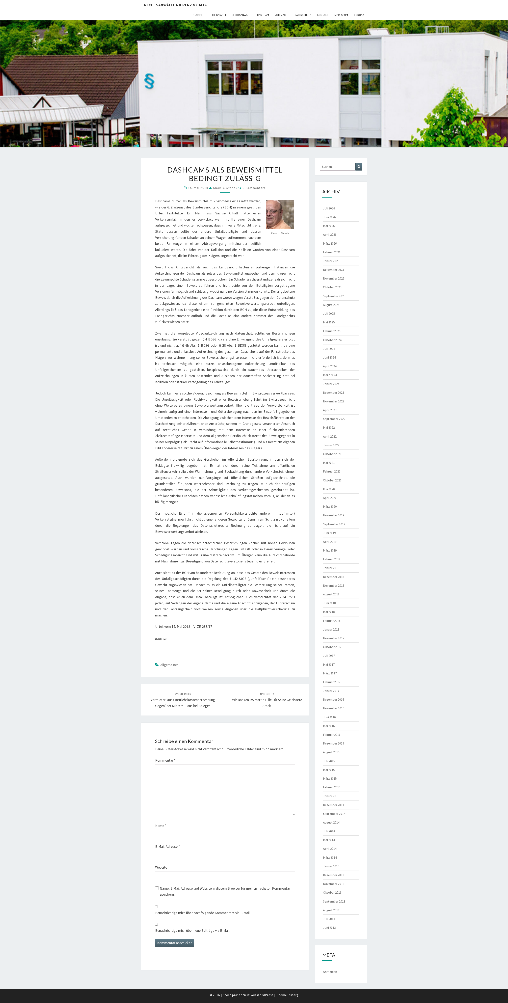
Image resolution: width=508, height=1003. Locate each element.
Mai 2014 (329, 840)
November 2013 (333, 884)
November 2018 (333, 585)
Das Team (263, 15)
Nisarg (294, 995)
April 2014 (330, 849)
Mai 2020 (329, 489)
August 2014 (331, 822)
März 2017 (330, 673)
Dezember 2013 (333, 875)
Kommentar (165, 760)
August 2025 (331, 305)
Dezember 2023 (333, 392)
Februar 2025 (332, 331)
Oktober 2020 (332, 480)
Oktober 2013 (332, 892)
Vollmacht (282, 15)
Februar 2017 (332, 682)
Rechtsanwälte (241, 15)
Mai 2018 (329, 612)
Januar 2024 (331, 384)
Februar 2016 (332, 735)
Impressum (341, 15)
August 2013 (331, 910)
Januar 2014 (331, 866)
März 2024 (330, 375)
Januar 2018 (331, 629)
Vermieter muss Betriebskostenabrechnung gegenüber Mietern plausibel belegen (183, 700)
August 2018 (331, 594)
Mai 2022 (329, 427)
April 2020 (330, 498)
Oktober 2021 (332, 454)
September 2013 (334, 901)
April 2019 (330, 542)
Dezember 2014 (333, 805)
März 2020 (330, 506)
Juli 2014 (329, 831)
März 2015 (330, 778)
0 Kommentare (254, 187)
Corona (359, 15)
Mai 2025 (329, 322)
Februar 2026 (332, 252)
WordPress (265, 995)
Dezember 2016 (333, 699)
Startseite (199, 15)
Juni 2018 (329, 603)
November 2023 (333, 401)
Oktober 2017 (332, 647)
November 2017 (333, 638)
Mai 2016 (329, 726)
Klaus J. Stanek (225, 187)
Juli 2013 (329, 919)
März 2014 (330, 857)
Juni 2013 (329, 928)
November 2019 (333, 515)
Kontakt (322, 15)
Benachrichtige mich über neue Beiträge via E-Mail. (192, 930)
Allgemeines (169, 665)
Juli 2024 (329, 349)
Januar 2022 (331, 445)
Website (161, 867)
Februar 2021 (332, 471)
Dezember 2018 (333, 577)
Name (160, 825)
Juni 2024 (329, 357)
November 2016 (333, 708)
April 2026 (330, 234)
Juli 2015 (329, 761)
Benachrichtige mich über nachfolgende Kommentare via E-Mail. (202, 912)
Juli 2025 (329, 313)
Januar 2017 (331, 691)
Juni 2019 (329, 533)
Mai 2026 (329, 226)
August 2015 (331, 752)
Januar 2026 (331, 261)
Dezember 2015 (333, 743)
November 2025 (333, 278)
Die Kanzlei (219, 15)
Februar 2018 (332, 621)
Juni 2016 (329, 717)
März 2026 (330, 243)
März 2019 (330, 550)
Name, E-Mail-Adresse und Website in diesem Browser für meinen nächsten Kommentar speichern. (225, 891)
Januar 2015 (331, 796)
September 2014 (334, 814)
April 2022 (330, 436)
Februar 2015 (332, 787)
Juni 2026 (329, 217)
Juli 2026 (329, 208)
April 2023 (330, 410)
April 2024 (330, 366)
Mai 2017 (329, 664)
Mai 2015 (329, 770)
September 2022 (334, 419)
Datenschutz (303, 15)
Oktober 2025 (332, 287)
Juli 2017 (329, 656)
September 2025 (334, 296)
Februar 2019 (332, 559)
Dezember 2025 (333, 270)
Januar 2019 (331, 568)
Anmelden (330, 972)
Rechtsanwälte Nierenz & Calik (175, 4)
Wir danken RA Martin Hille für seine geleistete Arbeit (267, 700)
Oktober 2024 (332, 340)
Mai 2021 (329, 463)
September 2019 (334, 524)
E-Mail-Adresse (167, 846)
